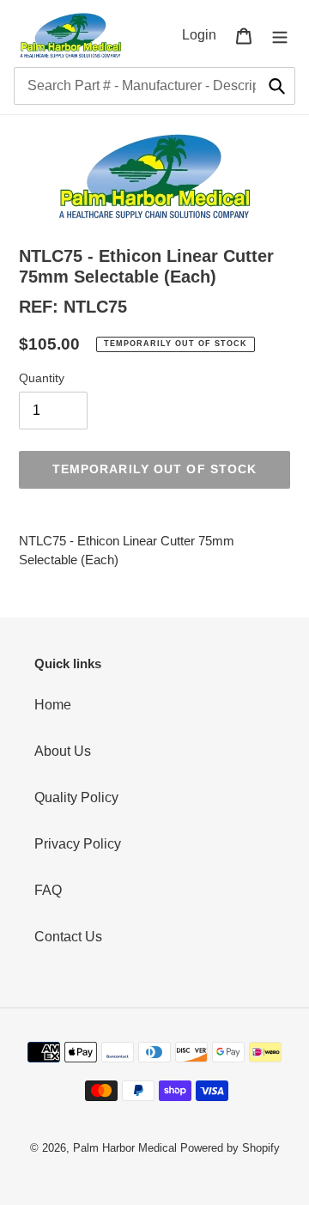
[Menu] (280, 35)
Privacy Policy (77, 844)
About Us (62, 751)
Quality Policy (76, 797)
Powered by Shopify (230, 1147)
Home (52, 704)
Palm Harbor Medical (125, 1147)
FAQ (48, 890)
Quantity (41, 378)
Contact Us (68, 936)
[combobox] (154, 86)
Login (204, 34)
